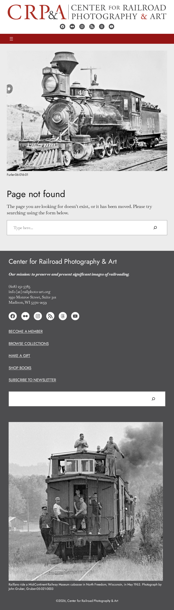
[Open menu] (11, 38)
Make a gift (19, 355)
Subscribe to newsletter (32, 380)
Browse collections (28, 343)
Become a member (26, 331)
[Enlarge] (161, 56)
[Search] (155, 227)
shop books (20, 368)
